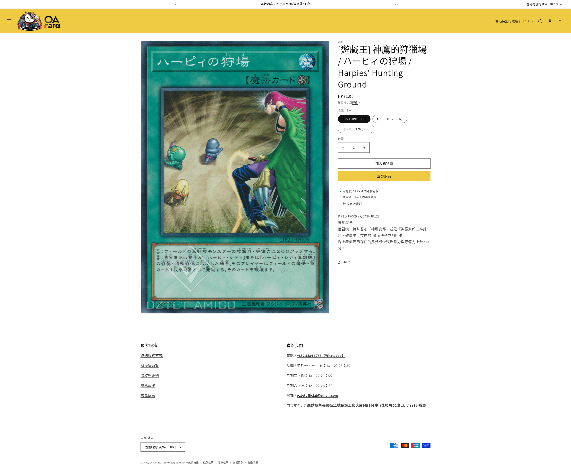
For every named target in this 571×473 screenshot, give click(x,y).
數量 (341, 139)
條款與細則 (150, 375)
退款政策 (208, 462)
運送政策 (253, 462)
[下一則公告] (395, 4)
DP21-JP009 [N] (354, 119)
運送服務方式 (152, 355)
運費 (355, 102)
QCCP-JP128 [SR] (389, 119)
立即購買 (384, 176)
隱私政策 (148, 385)
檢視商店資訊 (352, 204)
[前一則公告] (176, 4)
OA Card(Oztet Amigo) (162, 462)
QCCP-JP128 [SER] (356, 129)
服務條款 (238, 462)
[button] (9, 21)
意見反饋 (148, 395)
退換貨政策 (150, 365)
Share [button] (346, 262)
